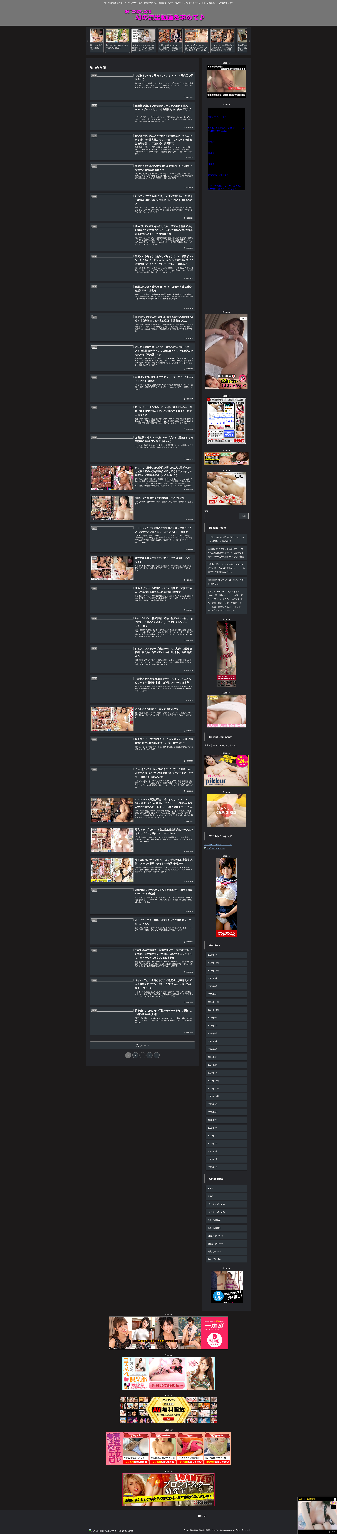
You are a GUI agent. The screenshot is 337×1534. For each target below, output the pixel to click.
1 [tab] (162, 57)
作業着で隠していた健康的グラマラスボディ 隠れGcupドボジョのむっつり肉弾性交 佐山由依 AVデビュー (226, 568)
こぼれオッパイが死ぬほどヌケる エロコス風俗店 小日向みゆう (226, 539)
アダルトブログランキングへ (218, 844)
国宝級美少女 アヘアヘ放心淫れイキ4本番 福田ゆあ (226, 581)
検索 (206, 510)
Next (249, 41)
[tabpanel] (102, 41)
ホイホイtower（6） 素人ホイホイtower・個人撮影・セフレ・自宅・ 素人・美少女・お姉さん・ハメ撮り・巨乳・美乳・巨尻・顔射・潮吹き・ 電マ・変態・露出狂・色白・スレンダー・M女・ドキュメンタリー (225, 601)
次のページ (142, 1045)
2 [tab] (166, 57)
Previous (87, 41)
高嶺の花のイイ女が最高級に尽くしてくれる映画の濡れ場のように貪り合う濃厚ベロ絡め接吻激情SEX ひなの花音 (226, 552)
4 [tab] (174, 57)
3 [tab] (170, 57)
